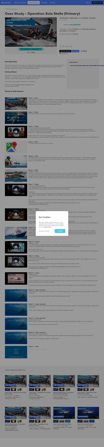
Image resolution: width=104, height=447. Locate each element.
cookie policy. (47, 227)
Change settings (44, 231)
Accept (60, 231)
